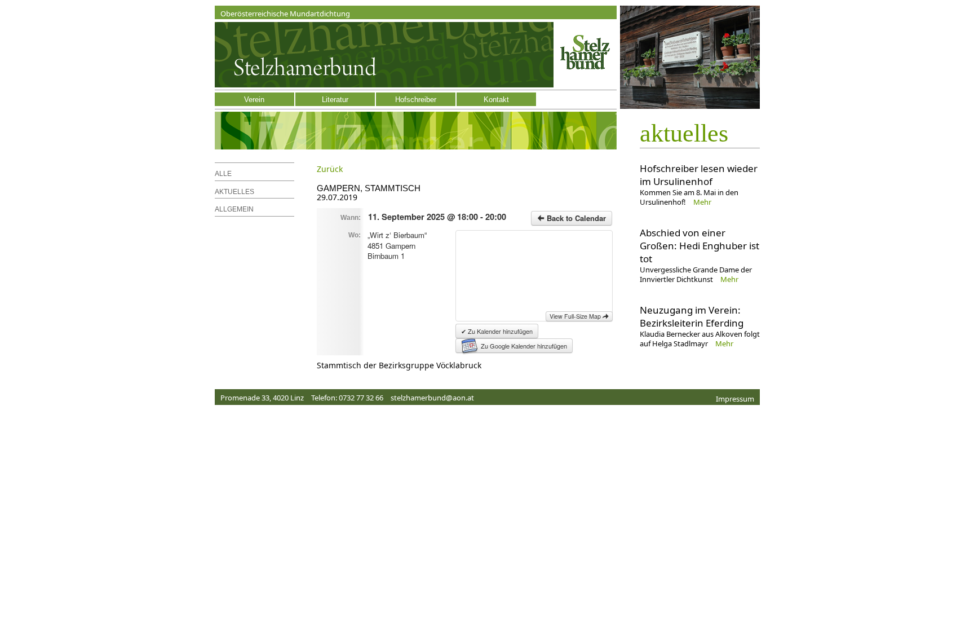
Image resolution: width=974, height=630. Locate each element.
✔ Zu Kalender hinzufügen (497, 331)
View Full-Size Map (576, 316)
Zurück (330, 169)
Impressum (735, 399)
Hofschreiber (415, 99)
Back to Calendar (575, 218)
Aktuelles (234, 192)
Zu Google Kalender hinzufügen (524, 345)
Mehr (702, 202)
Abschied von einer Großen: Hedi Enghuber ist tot (699, 245)
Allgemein (234, 209)
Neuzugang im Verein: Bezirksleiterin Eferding (691, 316)
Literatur (335, 99)
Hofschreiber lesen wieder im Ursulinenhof (699, 175)
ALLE (223, 174)
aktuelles (684, 133)
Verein (254, 99)
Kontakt (496, 99)
